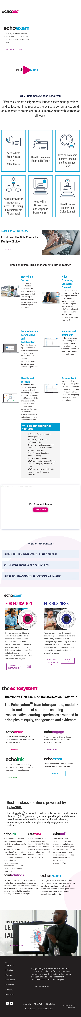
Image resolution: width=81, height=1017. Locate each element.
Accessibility (27, 1004)
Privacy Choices (30, 1009)
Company (9, 989)
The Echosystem (9, 964)
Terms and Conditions (45, 1009)
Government (9, 980)
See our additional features (36, 427)
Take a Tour (40, 509)
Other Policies (50, 1004)
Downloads (9, 994)
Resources (9, 985)
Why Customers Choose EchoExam (40, 95)
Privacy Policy (38, 1004)
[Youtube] (11, 1003)
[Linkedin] (7, 1003)
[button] (76, 10)
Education (9, 970)
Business (9, 975)
